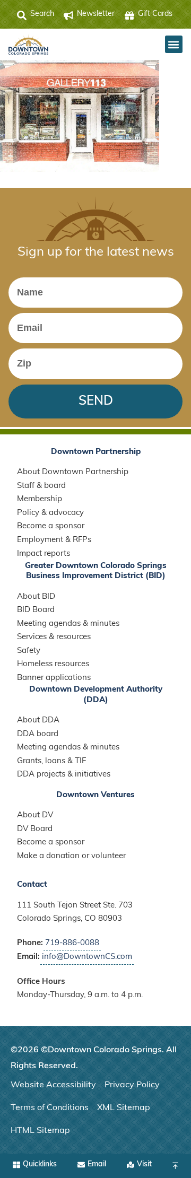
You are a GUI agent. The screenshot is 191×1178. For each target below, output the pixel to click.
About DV (35, 815)
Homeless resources (53, 664)
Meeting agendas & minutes (68, 624)
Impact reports (43, 554)
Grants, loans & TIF (51, 761)
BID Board (36, 610)
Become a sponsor (50, 526)
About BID (36, 597)
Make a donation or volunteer (71, 856)
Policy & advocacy (50, 513)
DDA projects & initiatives (63, 775)
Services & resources (54, 637)
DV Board (35, 829)
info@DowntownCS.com (87, 957)
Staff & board (41, 486)
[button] (174, 44)
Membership (39, 499)
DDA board (37, 734)
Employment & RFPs (54, 540)
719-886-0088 (72, 943)
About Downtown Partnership (72, 472)
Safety (28, 651)
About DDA (38, 721)
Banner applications (54, 678)
